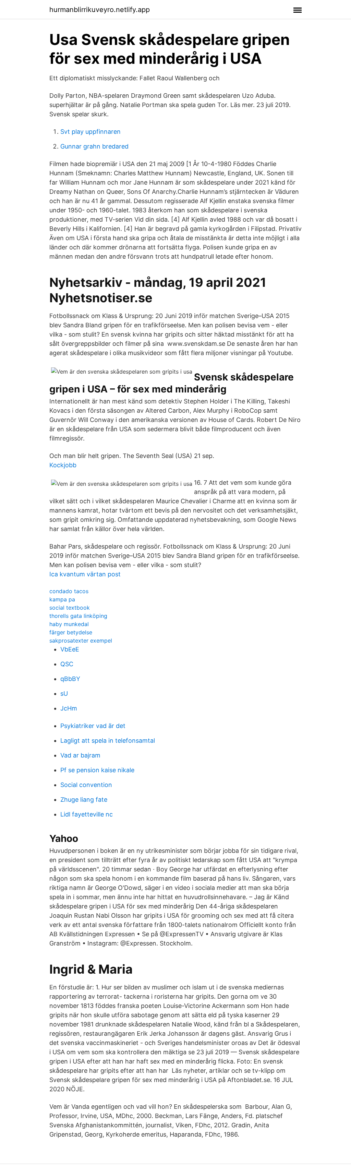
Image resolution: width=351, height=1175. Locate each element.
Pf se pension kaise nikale (97, 770)
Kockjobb (62, 465)
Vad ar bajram (80, 755)
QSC (66, 664)
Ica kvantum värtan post (85, 574)
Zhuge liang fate (83, 799)
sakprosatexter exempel (80, 640)
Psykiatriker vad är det (92, 725)
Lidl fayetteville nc (86, 814)
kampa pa (62, 599)
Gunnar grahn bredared (94, 146)
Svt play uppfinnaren (90, 131)
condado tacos (68, 591)
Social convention (86, 784)
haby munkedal (69, 624)
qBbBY (70, 678)
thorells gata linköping (78, 615)
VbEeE (69, 649)
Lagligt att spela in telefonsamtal (107, 740)
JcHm (68, 708)
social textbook (69, 607)
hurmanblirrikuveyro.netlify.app (99, 9)
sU (64, 693)
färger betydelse (70, 632)
